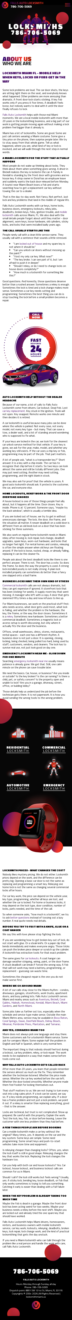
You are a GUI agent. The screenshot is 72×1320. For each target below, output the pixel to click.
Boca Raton (60, 1018)
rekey (10, 616)
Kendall (40, 1003)
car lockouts (32, 958)
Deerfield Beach (35, 1021)
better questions (19, 917)
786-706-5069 (21, 6)
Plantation (38, 1024)
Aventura (44, 999)
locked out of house (31, 244)
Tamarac (55, 1024)
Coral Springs (10, 1021)
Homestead (27, 1003)
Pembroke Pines (22, 1024)
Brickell (54, 999)
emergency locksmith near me (31, 661)
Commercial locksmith (15, 585)
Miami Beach (52, 1003)
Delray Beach (52, 1021)
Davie (21, 1021)
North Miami (25, 1006)
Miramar (7, 1024)
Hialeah (15, 1003)
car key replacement (14, 411)
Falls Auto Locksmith (14, 115)
